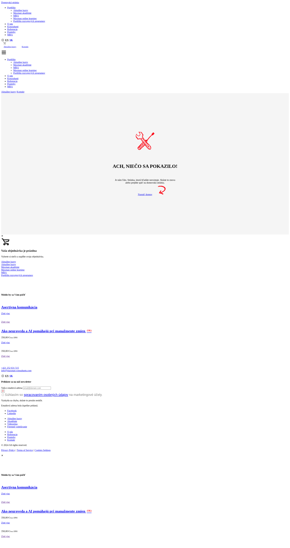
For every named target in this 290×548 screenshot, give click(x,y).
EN (7, 40)
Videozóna (12, 424)
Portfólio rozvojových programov (29, 21)
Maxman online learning (25, 18)
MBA (16, 15)
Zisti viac (5, 313)
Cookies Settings (43, 450)
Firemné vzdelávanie (17, 426)
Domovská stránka (10, 2)
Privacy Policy (8, 450)
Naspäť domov (145, 194)
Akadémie (12, 421)
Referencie (12, 29)
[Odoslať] (3, 391)
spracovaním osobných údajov (46, 395)
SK (11, 40)
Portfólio (11, 7)
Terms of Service (25, 450)
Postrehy (11, 32)
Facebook (12, 410)
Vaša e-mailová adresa (11, 388)
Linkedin (11, 413)
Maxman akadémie (22, 13)
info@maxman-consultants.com (16, 370)
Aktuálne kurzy (20, 10)
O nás (10, 24)
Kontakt (25, 47)
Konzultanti (12, 26)
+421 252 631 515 (10, 368)
